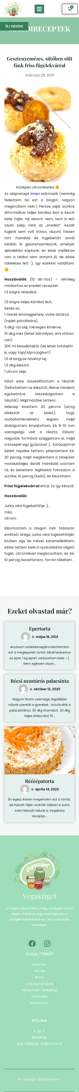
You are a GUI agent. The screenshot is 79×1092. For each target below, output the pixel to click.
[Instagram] (47, 943)
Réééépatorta (39, 781)
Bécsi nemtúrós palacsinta (40, 680)
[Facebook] (32, 943)
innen (35, 193)
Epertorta (39, 628)
